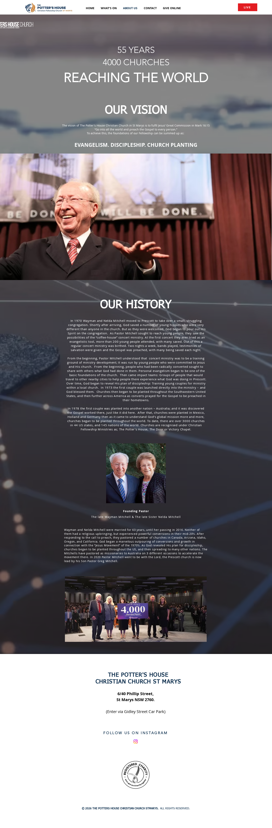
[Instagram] (135, 741)
